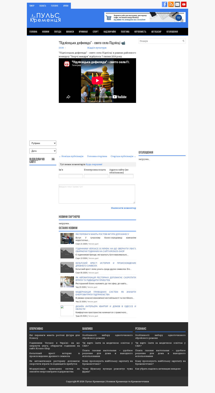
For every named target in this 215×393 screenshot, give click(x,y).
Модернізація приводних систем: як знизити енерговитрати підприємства (106, 293)
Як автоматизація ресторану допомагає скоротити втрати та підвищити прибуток (106, 278)
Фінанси (70, 31)
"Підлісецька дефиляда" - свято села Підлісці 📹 (92, 42)
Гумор (31, 5)
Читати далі (93, 244)
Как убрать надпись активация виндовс (158, 368)
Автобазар (156, 31)
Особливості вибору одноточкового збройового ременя (107, 336)
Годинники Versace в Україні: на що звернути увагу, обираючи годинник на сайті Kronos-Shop (106, 250)
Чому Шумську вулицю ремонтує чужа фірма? (107, 370)
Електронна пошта (95, 169)
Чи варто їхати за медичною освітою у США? (107, 344)
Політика (125, 31)
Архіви (65, 5)
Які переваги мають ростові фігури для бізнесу (102, 234)
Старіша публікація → (123, 156)
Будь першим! (94, 164)
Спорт (96, 31)
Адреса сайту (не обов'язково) (118, 171)
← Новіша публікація (71, 156)
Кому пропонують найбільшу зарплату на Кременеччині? (107, 362)
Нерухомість (140, 31)
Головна (33, 31)
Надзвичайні (110, 31)
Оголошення (172, 31)
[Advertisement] (97, 128)
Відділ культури (96, 47)
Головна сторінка (97, 156)
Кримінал (83, 31)
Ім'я (61, 169)
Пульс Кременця (95, 381)
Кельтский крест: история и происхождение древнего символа (54, 355)
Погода (57, 31)
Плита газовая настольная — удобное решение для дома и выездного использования (107, 353)
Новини (45, 31)
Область (42, 5)
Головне (54, 5)
